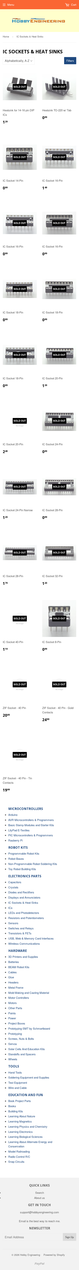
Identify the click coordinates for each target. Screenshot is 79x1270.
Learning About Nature (21, 1116)
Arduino (12, 815)
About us (39, 1198)
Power (12, 1018)
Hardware (17, 951)
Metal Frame (15, 987)
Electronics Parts (24, 876)
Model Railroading (19, 1151)
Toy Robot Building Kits (22, 869)
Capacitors (14, 882)
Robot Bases (16, 859)
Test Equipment (17, 1082)
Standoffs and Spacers (22, 1054)
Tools (13, 1066)
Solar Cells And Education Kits (26, 1049)
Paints (12, 1013)
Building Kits (15, 1111)
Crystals (13, 887)
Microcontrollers (25, 809)
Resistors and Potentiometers (26, 918)
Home (6, 36)
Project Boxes (16, 1023)
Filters (70, 60)
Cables (12, 972)
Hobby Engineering (30, 1255)
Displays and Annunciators (24, 897)
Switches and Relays (21, 928)
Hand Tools (15, 1072)
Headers (13, 982)
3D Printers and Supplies (23, 957)
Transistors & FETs (19, 933)
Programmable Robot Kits (23, 853)
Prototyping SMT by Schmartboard (29, 1028)
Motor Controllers (18, 998)
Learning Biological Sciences (25, 1137)
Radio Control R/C (19, 1156)
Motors (12, 1003)
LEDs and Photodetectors (23, 913)
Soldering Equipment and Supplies (28, 1077)
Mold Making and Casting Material (28, 993)
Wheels (12, 1059)
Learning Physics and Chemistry (27, 1126)
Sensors (13, 923)
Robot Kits (18, 847)
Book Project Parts (19, 1101)
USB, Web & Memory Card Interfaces (31, 938)
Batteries (13, 962)
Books (12, 1106)
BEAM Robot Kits (18, 967)
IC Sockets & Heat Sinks (23, 902)
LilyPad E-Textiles (19, 830)
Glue (11, 977)
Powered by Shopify (54, 1255)
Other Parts (15, 1008)
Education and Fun (25, 1095)
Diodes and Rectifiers (21, 892)
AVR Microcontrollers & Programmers (31, 820)
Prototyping (15, 1034)
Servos (12, 1044)
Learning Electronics (20, 1132)
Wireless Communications (24, 943)
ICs (10, 908)
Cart (73, 4)
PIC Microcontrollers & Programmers (30, 835)
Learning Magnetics (20, 1121)
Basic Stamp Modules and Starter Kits (31, 825)
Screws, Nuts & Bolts (21, 1039)
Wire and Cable (17, 1088)
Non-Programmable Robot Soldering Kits (32, 864)
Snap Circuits (16, 1161)
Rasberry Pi (15, 840)
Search (39, 1192)
